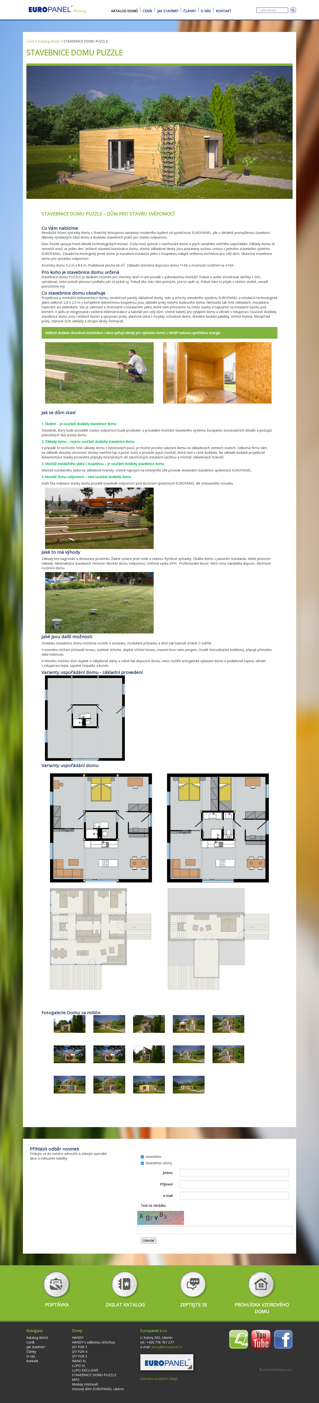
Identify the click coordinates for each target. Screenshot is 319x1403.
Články (189, 10)
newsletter (153, 1156)
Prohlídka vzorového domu (262, 1308)
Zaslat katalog (125, 1304)
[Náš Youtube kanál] (261, 1339)
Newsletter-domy (158, 1163)
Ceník (147, 10)
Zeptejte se (193, 1304)
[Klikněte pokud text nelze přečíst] (160, 1218)
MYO (75, 1379)
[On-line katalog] (238, 1339)
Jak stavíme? (167, 10)
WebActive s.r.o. (281, 1370)
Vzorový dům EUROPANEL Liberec (98, 1389)
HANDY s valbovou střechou (93, 1342)
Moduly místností (85, 1384)
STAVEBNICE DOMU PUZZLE (94, 1375)
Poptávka (57, 1304)
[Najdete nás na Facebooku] (283, 1339)
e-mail (168, 1195)
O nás (206, 10)
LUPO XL (78, 1365)
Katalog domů (124, 10)
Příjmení (166, 1184)
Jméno (168, 1173)
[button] (166, 1362)
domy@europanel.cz (166, 1347)
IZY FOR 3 (79, 1347)
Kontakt (223, 10)
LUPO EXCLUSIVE (85, 1370)
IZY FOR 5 (79, 1356)
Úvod (30, 41)
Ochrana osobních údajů (158, 1378)
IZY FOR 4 (79, 1351)
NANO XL (79, 1361)
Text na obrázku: (153, 1205)
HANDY (77, 1337)
